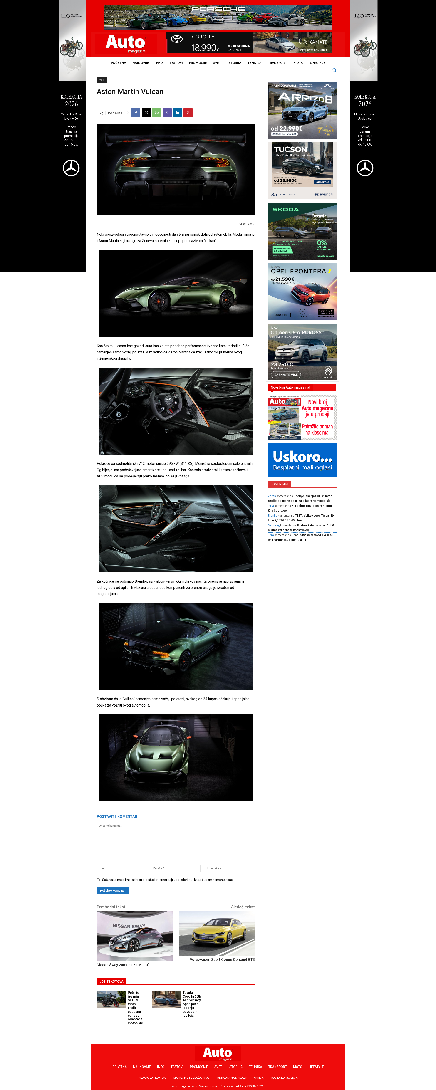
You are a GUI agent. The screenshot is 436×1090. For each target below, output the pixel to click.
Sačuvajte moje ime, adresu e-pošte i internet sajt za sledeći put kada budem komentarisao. (167, 880)
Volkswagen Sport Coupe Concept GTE (222, 959)
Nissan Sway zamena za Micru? (123, 965)
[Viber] (167, 112)
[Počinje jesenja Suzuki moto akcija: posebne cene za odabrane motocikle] (111, 999)
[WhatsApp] (156, 112)
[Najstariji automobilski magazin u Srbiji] (126, 44)
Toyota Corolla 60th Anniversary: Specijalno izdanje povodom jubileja (192, 1004)
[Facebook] (135, 112)
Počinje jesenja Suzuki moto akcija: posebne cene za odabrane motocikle (135, 1008)
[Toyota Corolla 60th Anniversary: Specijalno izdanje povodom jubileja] (166, 999)
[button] (334, 70)
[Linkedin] (177, 112)
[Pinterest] (188, 112)
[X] (146, 112)
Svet (101, 80)
